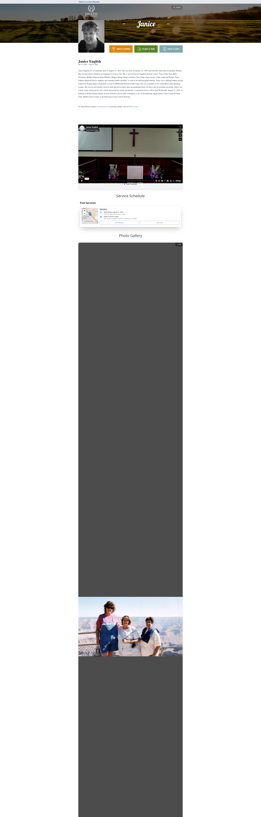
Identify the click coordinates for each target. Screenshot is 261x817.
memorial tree (103, 106)
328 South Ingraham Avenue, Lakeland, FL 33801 (120, 219)
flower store (133, 106)
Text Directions (119, 223)
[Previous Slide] (82, 626)
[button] (90, 214)
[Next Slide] (179, 626)
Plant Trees (159, 223)
